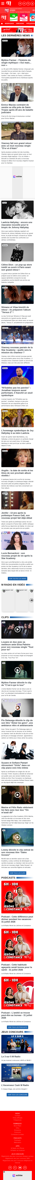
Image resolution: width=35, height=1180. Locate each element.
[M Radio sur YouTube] (20, 1167)
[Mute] (33, 10)
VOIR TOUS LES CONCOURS (17, 1095)
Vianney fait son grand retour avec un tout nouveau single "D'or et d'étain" (16, 145)
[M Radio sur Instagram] (25, 1167)
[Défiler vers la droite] (31, 600)
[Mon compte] (32, 3)
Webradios (9, 23)
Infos (17, 1128)
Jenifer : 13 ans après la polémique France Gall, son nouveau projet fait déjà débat (16, 515)
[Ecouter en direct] (24, 3)
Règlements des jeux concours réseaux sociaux (17, 1156)
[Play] (2, 16)
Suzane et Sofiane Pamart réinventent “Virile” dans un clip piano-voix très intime (15, 765)
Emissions (20, 23)
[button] (8, 600)
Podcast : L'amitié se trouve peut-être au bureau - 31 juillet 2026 (16, 1015)
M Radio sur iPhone (17, 1148)
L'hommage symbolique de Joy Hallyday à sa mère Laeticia (17, 431)
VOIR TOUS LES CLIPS (17, 873)
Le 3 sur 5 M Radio (10, 1056)
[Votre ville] (20, 3)
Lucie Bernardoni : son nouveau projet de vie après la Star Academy (16, 555)
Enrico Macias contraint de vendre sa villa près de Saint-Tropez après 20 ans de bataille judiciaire (17, 109)
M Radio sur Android (17, 1150)
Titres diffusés (17, 1118)
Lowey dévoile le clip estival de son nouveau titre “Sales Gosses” (17, 852)
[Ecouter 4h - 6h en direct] (17, 30)
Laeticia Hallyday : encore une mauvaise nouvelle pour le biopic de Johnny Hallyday (16, 225)
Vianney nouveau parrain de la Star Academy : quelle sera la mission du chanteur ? (17, 350)
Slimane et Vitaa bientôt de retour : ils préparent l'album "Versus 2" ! (16, 309)
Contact (17, 1115)
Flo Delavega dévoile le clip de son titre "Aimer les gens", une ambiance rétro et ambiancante (17, 723)
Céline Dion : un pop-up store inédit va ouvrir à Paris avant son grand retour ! (16, 267)
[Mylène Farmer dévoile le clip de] (17, 670)
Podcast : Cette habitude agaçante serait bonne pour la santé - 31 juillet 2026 (16, 967)
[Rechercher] (28, 3)
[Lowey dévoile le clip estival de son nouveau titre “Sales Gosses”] (17, 837)
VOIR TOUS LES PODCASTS (17, 1027)
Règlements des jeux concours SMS (17, 1158)
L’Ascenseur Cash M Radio (15, 1085)
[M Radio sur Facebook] (10, 1167)
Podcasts (17, 1140)
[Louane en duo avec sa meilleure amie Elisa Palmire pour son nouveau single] (17, 629)
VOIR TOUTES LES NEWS (17, 578)
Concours (17, 1132)
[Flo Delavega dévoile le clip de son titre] (17, 708)
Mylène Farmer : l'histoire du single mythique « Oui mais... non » (16, 62)
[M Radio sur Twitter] (15, 1167)
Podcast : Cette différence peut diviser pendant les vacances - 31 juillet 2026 (17, 919)
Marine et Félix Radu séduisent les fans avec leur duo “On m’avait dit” (17, 810)
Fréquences (17, 1120)
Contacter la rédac (17, 1134)
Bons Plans (17, 1126)
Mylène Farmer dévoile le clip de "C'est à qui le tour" (16, 683)
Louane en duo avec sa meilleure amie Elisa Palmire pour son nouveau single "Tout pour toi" (17, 646)
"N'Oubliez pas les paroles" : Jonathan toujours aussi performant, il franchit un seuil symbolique (17, 392)
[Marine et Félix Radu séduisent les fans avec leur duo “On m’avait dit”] (17, 795)
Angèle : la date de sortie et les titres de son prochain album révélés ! (17, 473)
